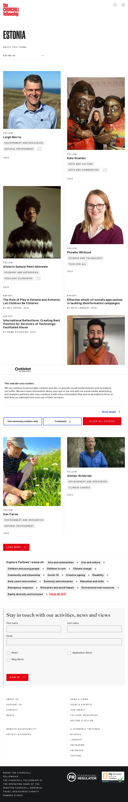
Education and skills (92, 581)
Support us (14, 705)
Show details (109, 411)
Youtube (75, 756)
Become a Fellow (82, 721)
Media (10, 715)
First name (12, 623)
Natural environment (19, 149)
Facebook (77, 750)
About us (12, 699)
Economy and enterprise (21, 272)
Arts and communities (84, 170)
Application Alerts (82, 653)
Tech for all (77, 264)
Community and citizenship (24, 575)
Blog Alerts (18, 659)
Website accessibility (21, 729)
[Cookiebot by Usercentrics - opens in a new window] (17, 369)
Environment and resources (24, 143)
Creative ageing (75, 575)
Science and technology (85, 258)
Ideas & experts (81, 705)
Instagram (77, 745)
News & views (79, 699)
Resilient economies (19, 278)
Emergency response (20, 588)
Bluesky (75, 734)
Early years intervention (22, 581)
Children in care (56, 569)
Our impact (78, 710)
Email (9, 636)
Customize (60, 421)
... (39, 149)
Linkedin (76, 740)
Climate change (79, 488)
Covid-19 (53, 575)
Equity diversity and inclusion (25, 594)
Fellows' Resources (84, 715)
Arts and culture (81, 164)
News (15, 653)
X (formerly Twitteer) (85, 729)
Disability (98, 575)
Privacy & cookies (18, 734)
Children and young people (23, 569)
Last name (73, 623)
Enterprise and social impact (57, 588)
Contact (12, 710)
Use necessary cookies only (23, 421)
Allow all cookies (102, 421)
